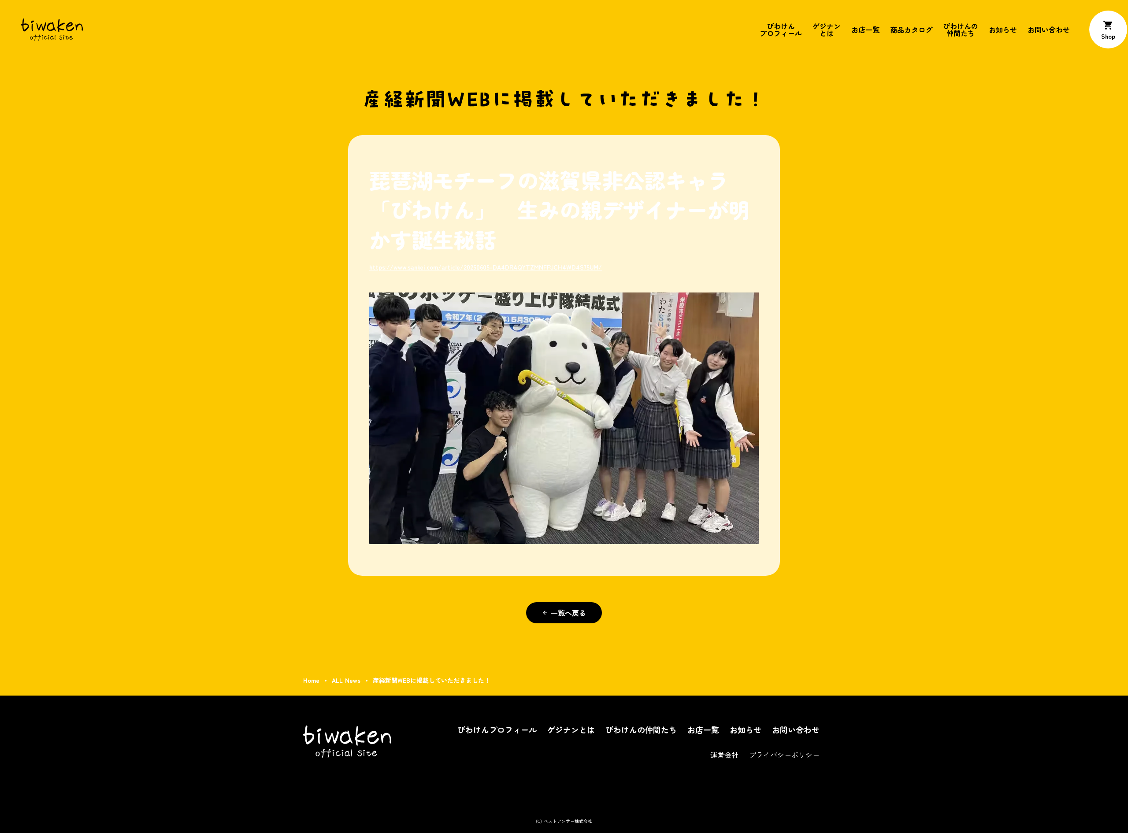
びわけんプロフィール (781, 29)
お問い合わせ (1049, 29)
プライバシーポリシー (784, 754)
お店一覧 (865, 29)
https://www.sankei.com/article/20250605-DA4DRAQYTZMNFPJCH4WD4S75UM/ (485, 267)
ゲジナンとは (827, 29)
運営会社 (724, 754)
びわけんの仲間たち (960, 29)
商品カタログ (911, 29)
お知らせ (1003, 29)
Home (311, 680)
